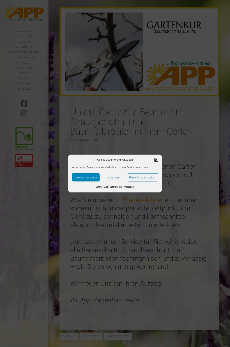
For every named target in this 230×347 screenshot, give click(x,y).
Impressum (128, 187)
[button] (156, 160)
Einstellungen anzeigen (142, 177)
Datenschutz (102, 187)
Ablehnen (113, 177)
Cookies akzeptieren (86, 177)
